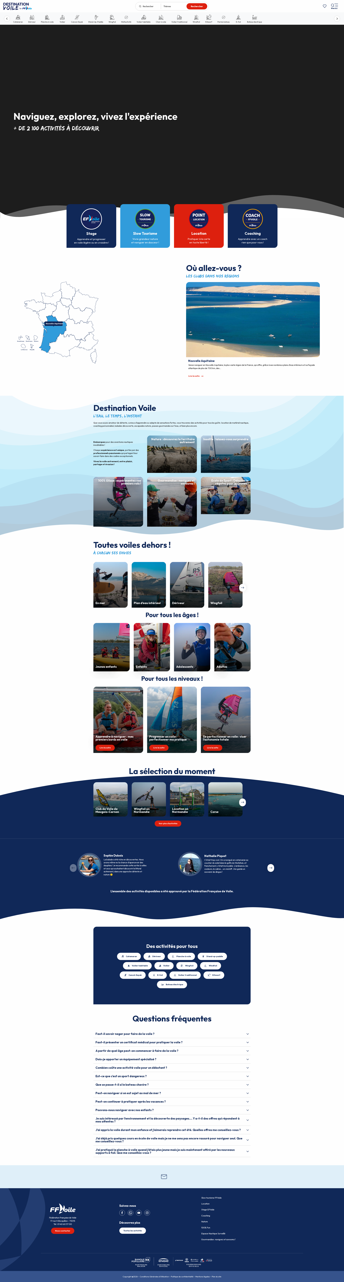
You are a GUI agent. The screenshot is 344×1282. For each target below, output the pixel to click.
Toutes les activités (132, 1230)
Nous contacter (62, 1231)
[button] (242, 588)
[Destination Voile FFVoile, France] (17, 6)
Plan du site (216, 1276)
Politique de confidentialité (182, 1276)
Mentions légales (202, 1276)
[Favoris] (325, 6)
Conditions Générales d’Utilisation (154, 1276)
